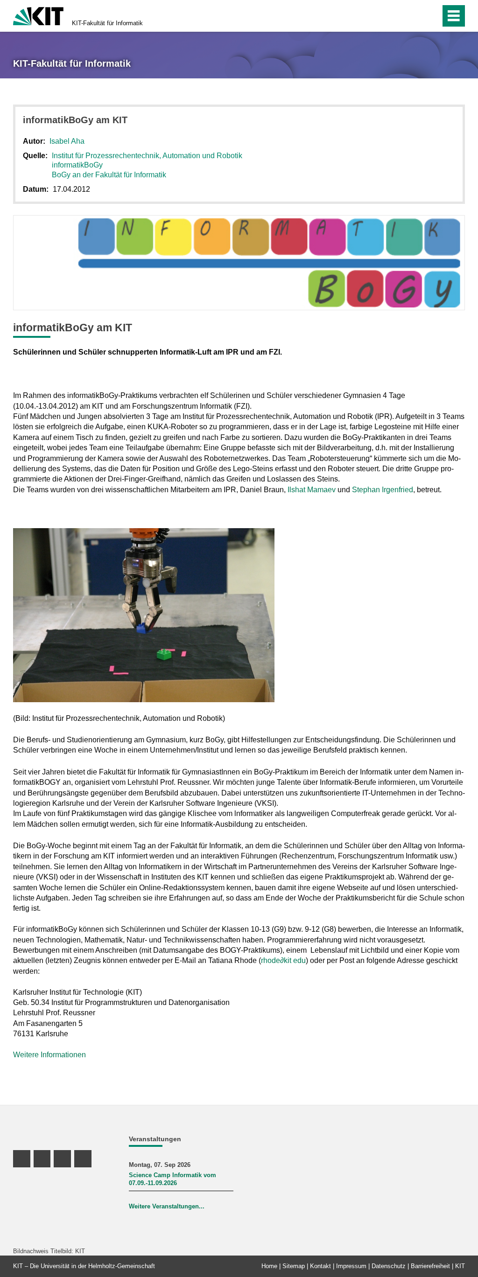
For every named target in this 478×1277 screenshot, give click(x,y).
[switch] (413, 16)
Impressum (351, 1266)
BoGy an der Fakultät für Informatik (109, 175)
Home (269, 1266)
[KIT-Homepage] (38, 15)
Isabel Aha (66, 141)
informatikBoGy (77, 165)
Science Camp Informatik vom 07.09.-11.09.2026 (172, 1179)
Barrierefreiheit (430, 1266)
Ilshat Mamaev (312, 490)
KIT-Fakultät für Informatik (107, 23)
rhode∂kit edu (283, 960)
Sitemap (293, 1266)
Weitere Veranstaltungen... (166, 1206)
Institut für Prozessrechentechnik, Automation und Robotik (147, 156)
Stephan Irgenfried (382, 490)
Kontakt (320, 1266)
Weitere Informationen (49, 1055)
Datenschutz (389, 1266)
